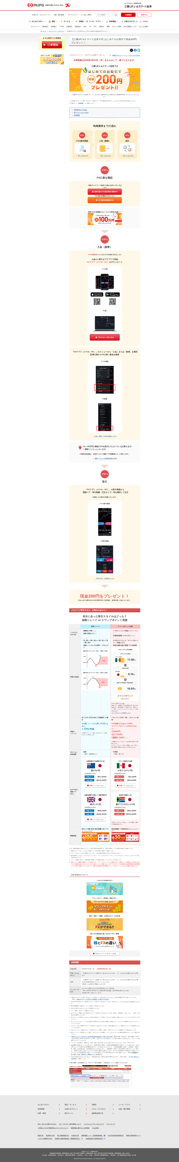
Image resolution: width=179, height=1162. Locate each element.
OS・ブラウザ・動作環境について (70, 1124)
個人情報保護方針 (63, 1135)
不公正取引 (95, 1128)
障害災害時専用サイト (133, 1135)
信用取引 (54, 26)
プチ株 (61, 26)
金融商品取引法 (97, 1113)
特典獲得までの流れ (80, 110)
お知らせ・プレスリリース (41, 15)
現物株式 (45, 26)
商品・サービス (70, 1104)
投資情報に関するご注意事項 (80, 1128)
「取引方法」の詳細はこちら (104, 578)
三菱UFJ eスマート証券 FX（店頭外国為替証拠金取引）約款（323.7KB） (92, 1036)
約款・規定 (42, 1113)
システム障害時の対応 (45, 1138)
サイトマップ (72, 15)
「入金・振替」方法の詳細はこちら (105, 436)
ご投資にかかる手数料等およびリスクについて (53, 1128)
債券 (108, 26)
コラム (145, 21)
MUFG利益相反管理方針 (116, 1135)
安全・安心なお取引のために (47, 1124)
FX (90, 26)
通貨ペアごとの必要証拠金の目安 (106, 458)
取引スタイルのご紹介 (81, 112)
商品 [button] (53, 21)
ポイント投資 (116, 26)
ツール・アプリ (124, 1104)
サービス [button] (67, 21)
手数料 (81, 21)
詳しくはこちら (83, 155)
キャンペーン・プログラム (56, 31)
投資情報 (41, 1109)
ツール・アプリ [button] (95, 21)
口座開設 (128, 15)
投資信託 (78, 26)
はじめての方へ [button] (37, 21)
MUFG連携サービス (130, 26)
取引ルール (69, 1113)
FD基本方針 (75, 1135)
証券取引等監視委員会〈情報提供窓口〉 (68, 1138)
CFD (95, 26)
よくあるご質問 (86, 15)
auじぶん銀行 (143, 26)
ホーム (44, 31)
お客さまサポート (131, 21)
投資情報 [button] (112, 21)
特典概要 (80, 103)
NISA (85, 26)
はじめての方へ (43, 1104)
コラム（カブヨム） (99, 1109)
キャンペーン (35, 26)
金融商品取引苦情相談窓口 (94, 1138)
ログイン (144, 15)
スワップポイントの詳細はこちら (121, 713)
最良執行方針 (50, 1135)
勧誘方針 (41, 1135)
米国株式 (69, 26)
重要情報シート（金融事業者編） (92, 1135)
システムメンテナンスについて (94, 1124)
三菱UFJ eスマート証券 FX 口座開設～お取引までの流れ (92, 999)
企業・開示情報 (59, 15)
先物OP (101, 26)
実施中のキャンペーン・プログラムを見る (126, 55)
